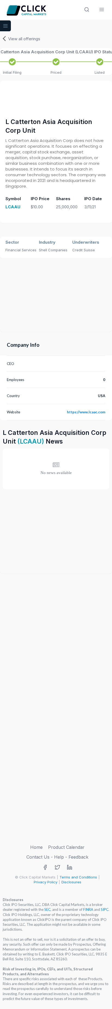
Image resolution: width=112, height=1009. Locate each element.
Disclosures (71, 882)
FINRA (88, 909)
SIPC (104, 909)
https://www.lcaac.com (86, 412)
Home (36, 847)
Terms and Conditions (78, 877)
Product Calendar (66, 847)
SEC (47, 909)
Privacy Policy (45, 882)
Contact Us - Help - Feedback (57, 857)
